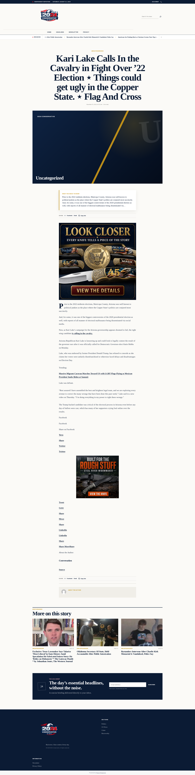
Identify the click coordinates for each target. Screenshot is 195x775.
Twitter (62, 474)
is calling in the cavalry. (82, 333)
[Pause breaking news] (160, 37)
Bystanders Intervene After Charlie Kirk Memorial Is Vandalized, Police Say (69, 37)
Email (75, 215)
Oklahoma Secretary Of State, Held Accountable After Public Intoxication (94, 652)
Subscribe (151, 684)
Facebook (69, 215)
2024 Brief (155, 1)
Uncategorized (97, 51)
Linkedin (63, 535)
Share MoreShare (66, 546)
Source (62, 569)
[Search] (160, 17)
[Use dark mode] (161, 2)
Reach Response (101, 772)
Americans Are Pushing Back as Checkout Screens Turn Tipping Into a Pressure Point (123, 37)
